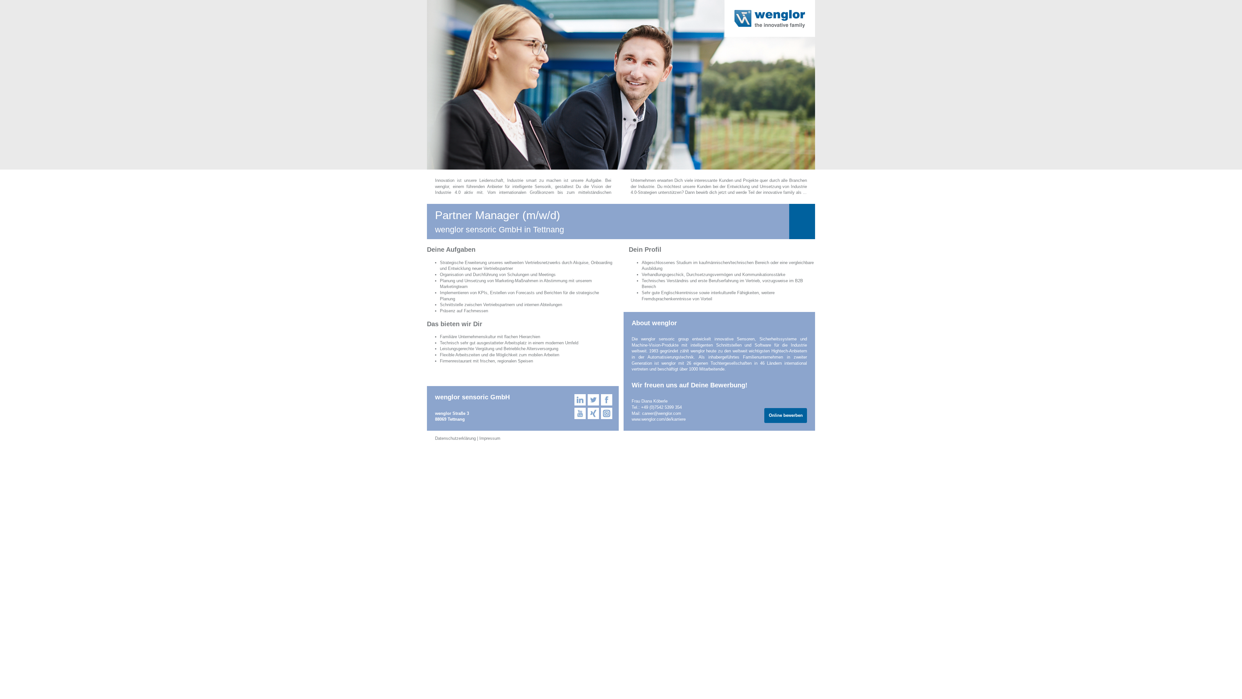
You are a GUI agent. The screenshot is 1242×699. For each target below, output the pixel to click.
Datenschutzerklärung (455, 438)
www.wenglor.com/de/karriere (659, 419)
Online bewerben (786, 415)
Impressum (489, 438)
